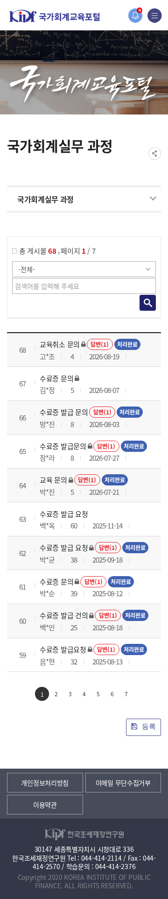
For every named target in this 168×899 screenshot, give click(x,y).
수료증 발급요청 (63, 649)
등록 (148, 726)
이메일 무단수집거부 (123, 782)
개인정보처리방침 (45, 782)
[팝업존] (135, 15)
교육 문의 (53, 480)
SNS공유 (154, 153)
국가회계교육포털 (54, 16)
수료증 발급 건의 (64, 615)
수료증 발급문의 (63, 446)
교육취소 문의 (60, 344)
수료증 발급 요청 (64, 514)
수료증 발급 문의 (64, 412)
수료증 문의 (56, 378)
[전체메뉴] (154, 15)
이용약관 (45, 804)
